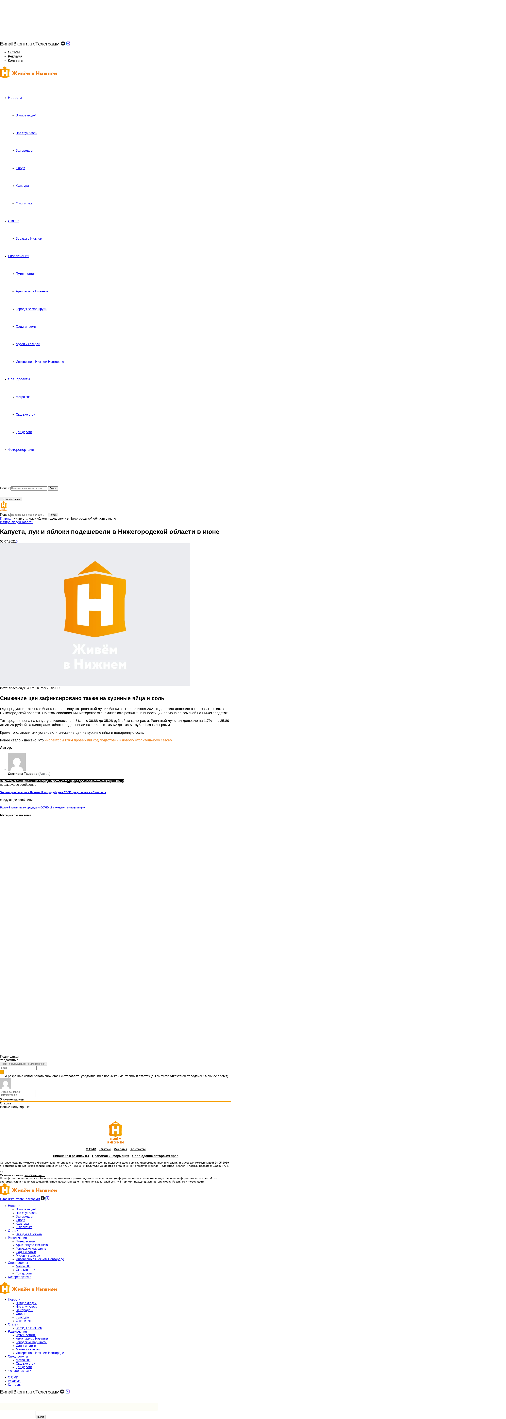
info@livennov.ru (35, 1175)
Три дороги (24, 432)
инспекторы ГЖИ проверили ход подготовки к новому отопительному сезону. (109, 740)
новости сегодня (61, 781)
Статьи (13, 221)
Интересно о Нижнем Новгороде (40, 361)
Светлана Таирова (22, 773)
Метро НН (23, 397)
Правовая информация (110, 1156)
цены (113, 781)
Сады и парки (26, 326)
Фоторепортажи (21, 450)
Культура (22, 185)
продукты (80, 781)
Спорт (20, 168)
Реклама (15, 56)
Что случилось (26, 133)
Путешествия (26, 273)
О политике (24, 203)
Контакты (15, 60)
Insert (40, 1416)
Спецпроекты (19, 379)
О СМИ (14, 52)
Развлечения (18, 256)
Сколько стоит (26, 414)
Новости (15, 98)
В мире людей (26, 115)
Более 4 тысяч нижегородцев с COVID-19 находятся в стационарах (42, 807)
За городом (24, 150)
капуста (5, 781)
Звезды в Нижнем (29, 238)
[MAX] (68, 43)
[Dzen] (62, 43)
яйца (120, 781)
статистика (101, 781)
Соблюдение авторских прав (155, 1156)
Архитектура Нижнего (32, 291)
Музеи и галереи (28, 344)
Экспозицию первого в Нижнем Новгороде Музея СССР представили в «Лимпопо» (53, 792)
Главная (6, 518)
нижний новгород (36, 781)
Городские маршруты (31, 309)
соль (90, 781)
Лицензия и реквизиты (71, 1156)
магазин (17, 781)
